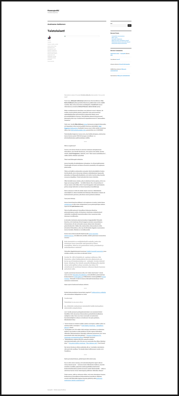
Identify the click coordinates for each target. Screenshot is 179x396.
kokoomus (54, 52)
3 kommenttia (51, 61)
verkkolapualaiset (52, 57)
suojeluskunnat (51, 54)
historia (49, 44)
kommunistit (51, 53)
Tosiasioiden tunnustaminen (118, 36)
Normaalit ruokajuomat (117, 39)
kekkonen (54, 50)
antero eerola (51, 46)
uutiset (56, 44)
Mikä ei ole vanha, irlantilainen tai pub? (120, 40)
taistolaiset (50, 56)
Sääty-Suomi (114, 37)
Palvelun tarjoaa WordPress (60, 389)
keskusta (50, 52)
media (52, 44)
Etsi (111, 23)
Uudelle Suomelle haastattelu (95, 251)
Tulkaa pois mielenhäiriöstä (123, 75)
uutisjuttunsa (68, 204)
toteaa (85, 124)
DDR (111, 55)
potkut (55, 53)
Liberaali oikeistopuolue (124, 64)
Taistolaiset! (56, 31)
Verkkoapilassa (78, 276)
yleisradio (50, 59)
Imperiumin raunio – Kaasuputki (118, 53)
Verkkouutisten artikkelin (98, 292)
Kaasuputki (53, 10)
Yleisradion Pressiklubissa (80, 274)
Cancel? (118, 59)
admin (49, 40)
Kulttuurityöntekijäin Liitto (78, 130)
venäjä (54, 56)
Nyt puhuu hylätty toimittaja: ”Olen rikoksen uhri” (83, 343)
